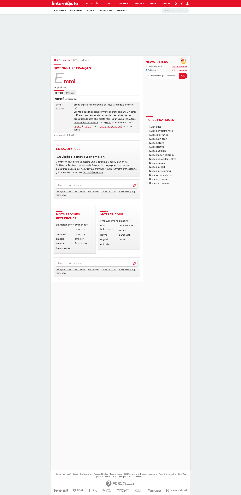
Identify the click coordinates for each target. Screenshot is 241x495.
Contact (105, 474)
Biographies (76, 10)
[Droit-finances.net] (107, 490)
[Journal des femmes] (61, 490)
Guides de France (158, 135)
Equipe (75, 474)
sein (117, 104)
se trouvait (115, 112)
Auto (153, 3)
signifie (84, 104)
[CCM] (78, 490)
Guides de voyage (158, 179)
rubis (91, 112)
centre (130, 104)
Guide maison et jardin (161, 155)
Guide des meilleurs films (162, 159)
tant (96, 112)
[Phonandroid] (176, 490)
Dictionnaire (59, 10)
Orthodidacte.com (93, 172)
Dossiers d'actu (154, 66)
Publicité (97, 474)
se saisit (118, 126)
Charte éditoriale (86, 474)
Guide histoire (156, 143)
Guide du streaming (160, 171)
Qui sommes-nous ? (63, 474)
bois (86, 115)
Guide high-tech (158, 139)
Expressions (106, 10)
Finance (139, 3)
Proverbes (121, 10)
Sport (109, 3)
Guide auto (155, 126)
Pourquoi (79, 122)
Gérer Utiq (182, 474)
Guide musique (157, 163)
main (87, 126)
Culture (123, 3)
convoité (104, 112)
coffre (77, 115)
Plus (165, 3)
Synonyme (70, 92)
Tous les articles (116, 474)
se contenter (91, 122)
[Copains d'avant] (122, 490)
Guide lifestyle (156, 147)
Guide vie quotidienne (161, 175)
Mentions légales (103, 477)
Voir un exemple (179, 66)
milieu (96, 104)
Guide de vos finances (161, 131)
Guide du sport (157, 167)
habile (110, 126)
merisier (96, 115)
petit (133, 112)
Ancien (60, 108)
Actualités (91, 3)
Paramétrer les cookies (167, 474)
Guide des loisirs (157, 151)
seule (108, 122)
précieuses (79, 119)
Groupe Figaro (117, 477)
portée (77, 126)
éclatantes (104, 119)
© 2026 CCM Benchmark (134, 477)
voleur (102, 126)
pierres (127, 115)
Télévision (152, 70)
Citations (91, 10)
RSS (125, 474)
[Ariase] (154, 490)
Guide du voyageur (159, 183)
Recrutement (133, 474)
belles (120, 115)
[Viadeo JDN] (138, 490)
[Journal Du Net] (92, 490)
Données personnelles (148, 474)
